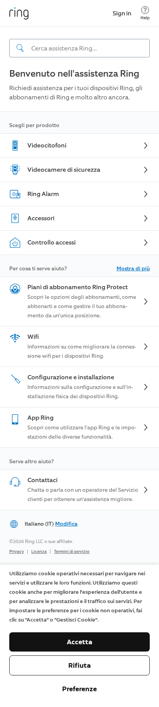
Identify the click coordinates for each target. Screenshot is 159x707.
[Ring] (19, 13)
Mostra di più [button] (133, 268)
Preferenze (79, 689)
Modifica (66, 524)
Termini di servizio (72, 552)
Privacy (16, 552)
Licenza (39, 552)
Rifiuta (79, 665)
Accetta (79, 642)
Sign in (122, 13)
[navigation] (79, 42)
